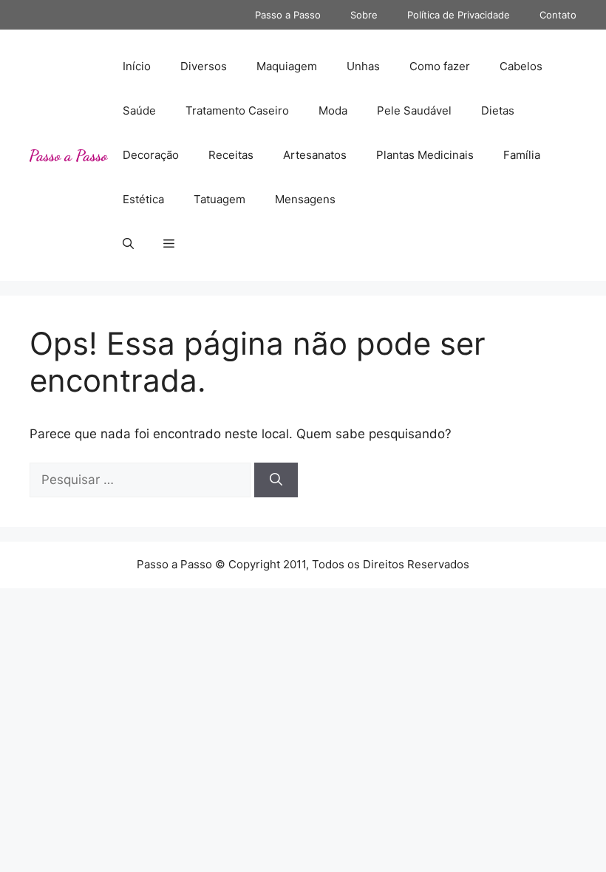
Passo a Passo (288, 15)
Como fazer (439, 66)
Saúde (139, 110)
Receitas (230, 155)
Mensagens (305, 199)
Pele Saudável (414, 110)
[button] (128, 244)
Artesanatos (315, 155)
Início (137, 66)
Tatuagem (219, 199)
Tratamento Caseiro (237, 110)
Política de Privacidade (458, 15)
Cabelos (521, 66)
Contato (557, 15)
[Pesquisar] (276, 480)
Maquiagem (286, 66)
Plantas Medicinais (425, 155)
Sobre (364, 15)
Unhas (363, 66)
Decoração (151, 155)
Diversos (203, 66)
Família (521, 155)
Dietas (497, 110)
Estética (143, 199)
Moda (333, 110)
